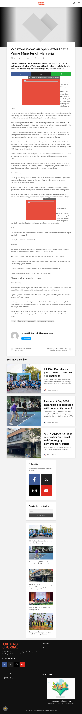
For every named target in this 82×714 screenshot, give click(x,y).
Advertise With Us (9, 674)
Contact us (46, 648)
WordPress (54, 710)
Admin (49, 390)
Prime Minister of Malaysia (46, 321)
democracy (21, 321)
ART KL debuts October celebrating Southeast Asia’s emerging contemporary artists (58, 438)
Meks (42, 710)
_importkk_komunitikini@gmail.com (24, 58)
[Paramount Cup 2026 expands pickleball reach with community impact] (24, 411)
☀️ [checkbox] (5, 709)
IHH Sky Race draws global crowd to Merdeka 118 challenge (59, 372)
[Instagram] (34, 490)
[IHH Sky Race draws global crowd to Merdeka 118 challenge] (24, 378)
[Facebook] (34, 479)
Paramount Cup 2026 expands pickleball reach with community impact (58, 405)
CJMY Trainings (8, 678)
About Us (46, 644)
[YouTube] (46, 490)
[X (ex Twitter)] (46, 479)
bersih (13, 321)
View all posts (26, 338)
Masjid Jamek (31, 321)
